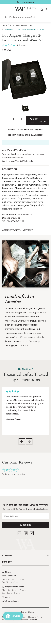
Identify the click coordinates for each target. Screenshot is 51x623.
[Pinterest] (32, 533)
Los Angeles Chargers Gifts (20, 25)
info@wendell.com (10, 601)
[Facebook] (25, 533)
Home (4, 25)
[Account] (41, 9)
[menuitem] (41, 9)
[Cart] (47, 9)
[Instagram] (19, 533)
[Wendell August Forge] (26, 9)
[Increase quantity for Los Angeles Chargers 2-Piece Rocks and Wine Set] (23, 119)
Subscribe (25, 525)
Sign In (5, 160)
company (7, 555)
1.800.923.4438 (27, 2)
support (7, 562)
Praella (34, 619)
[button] (8, 9)
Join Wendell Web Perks (22, 160)
